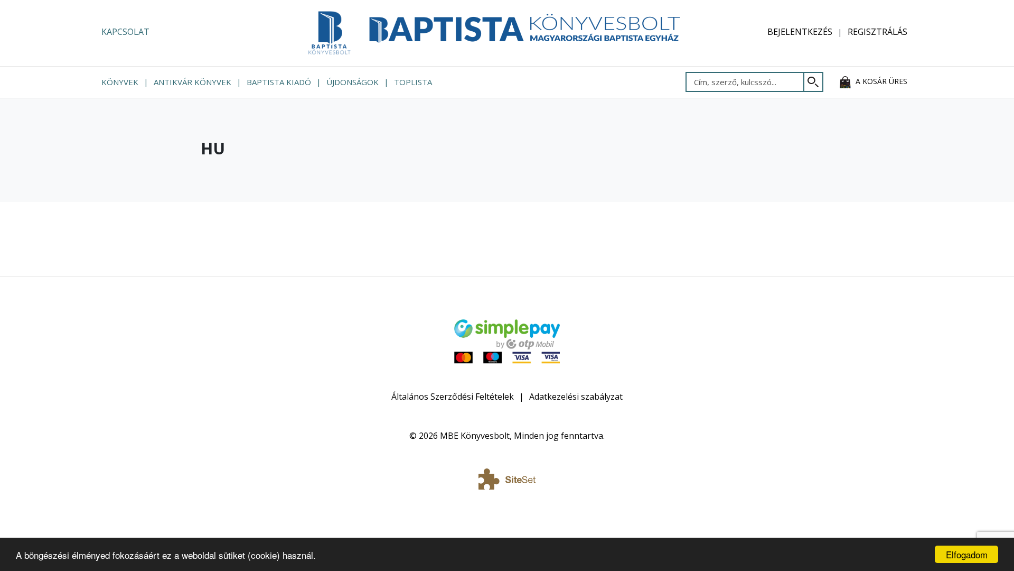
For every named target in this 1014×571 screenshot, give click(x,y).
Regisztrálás (877, 32)
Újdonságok (352, 82)
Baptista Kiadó (279, 82)
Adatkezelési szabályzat (576, 396)
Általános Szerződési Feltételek (452, 396)
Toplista (413, 82)
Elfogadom (967, 554)
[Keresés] (813, 82)
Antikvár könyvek (192, 82)
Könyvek (119, 82)
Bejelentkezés (799, 32)
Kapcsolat (125, 32)
